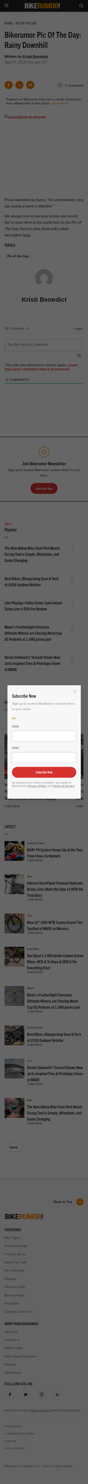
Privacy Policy (37, 786)
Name (15, 748)
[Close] (74, 691)
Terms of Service (64, 786)
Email (15, 726)
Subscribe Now (44, 772)
